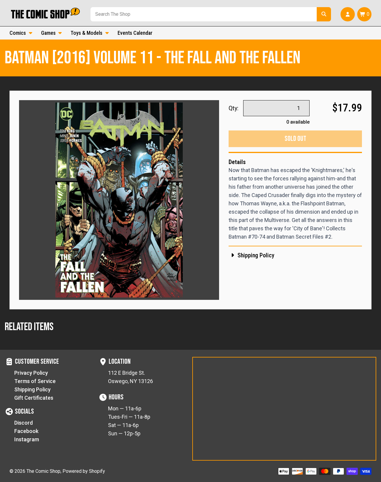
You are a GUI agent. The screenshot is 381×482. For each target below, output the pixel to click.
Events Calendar (135, 33)
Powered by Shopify (84, 471)
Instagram (26, 439)
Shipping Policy (32, 389)
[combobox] (202, 14)
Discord (23, 423)
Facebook (26, 431)
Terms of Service (35, 381)
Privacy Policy (31, 373)
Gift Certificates (33, 398)
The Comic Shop (43, 471)
